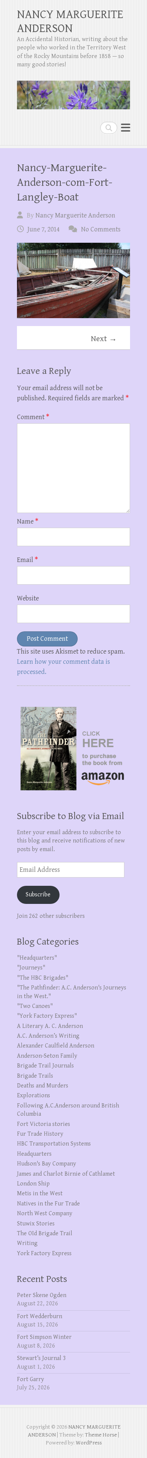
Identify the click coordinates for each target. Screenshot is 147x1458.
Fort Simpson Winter (44, 1337)
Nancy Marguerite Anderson (75, 215)
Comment (33, 417)
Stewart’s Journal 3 (41, 1358)
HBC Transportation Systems (54, 1143)
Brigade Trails (35, 1076)
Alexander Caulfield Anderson (55, 1045)
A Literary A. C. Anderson (50, 1026)
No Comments (101, 229)
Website (28, 598)
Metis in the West (40, 1193)
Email (27, 560)
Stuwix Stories (36, 1223)
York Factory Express (44, 1253)
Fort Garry (30, 1379)
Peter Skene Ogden (41, 1295)
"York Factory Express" (47, 1016)
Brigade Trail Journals (45, 1065)
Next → (104, 338)
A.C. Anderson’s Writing (48, 1036)
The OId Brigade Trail (44, 1233)
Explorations (33, 1095)
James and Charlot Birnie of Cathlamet (66, 1174)
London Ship (33, 1183)
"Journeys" (31, 967)
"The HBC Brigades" (42, 978)
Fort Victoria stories (43, 1124)
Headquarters (34, 1154)
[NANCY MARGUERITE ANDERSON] (73, 92)
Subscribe (38, 894)
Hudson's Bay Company (46, 1163)
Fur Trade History (40, 1134)
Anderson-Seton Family (47, 1056)
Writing (27, 1243)
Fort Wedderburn (39, 1316)
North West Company (44, 1213)
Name (27, 521)
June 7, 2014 (44, 229)
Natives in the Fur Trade (48, 1203)
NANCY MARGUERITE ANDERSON (70, 21)
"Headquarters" (37, 958)
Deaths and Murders (42, 1085)
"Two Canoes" (35, 1006)
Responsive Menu (125, 128)
